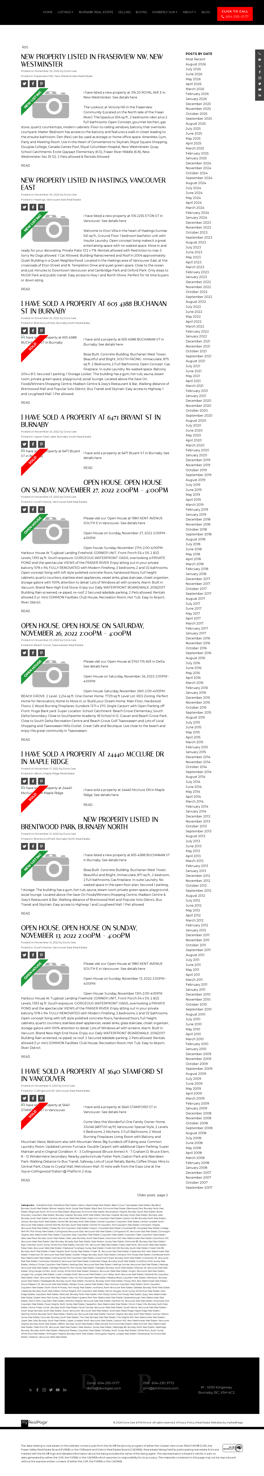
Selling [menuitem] (124, 12)
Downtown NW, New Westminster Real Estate (129, 1238)
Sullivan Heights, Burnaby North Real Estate (129, 1314)
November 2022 (198, 287)
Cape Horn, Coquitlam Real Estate (105, 1218)
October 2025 (196, 114)
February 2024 (197, 213)
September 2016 (198, 653)
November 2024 (198, 168)
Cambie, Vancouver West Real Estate (68, 1218)
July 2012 (193, 900)
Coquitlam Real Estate (112, 1235)
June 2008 (194, 1143)
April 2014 (193, 797)
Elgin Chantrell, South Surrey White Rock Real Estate (48, 1245)
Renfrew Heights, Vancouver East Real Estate (88, 1301)
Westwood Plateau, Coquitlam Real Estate (80, 1330)
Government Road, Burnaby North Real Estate (118, 1258)
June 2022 (194, 312)
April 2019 (193, 500)
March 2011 (194, 980)
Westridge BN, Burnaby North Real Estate (134, 1327)
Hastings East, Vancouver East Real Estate (90, 1264)
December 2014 (198, 757)
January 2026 (196, 99)
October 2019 (196, 470)
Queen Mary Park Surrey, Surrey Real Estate (56, 1297)
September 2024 (199, 178)
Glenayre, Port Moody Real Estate (134, 1254)
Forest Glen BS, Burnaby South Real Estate (126, 1248)
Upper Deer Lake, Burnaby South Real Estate (62, 436)
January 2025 (196, 158)
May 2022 (193, 316)
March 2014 (195, 801)
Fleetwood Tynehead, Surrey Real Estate (83, 1248)
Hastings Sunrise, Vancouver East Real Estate (135, 1264)
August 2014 (195, 777)
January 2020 (196, 455)
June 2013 (194, 846)
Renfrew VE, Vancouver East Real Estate (132, 1301)
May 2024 (193, 198)
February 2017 (197, 628)
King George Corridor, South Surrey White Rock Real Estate (59, 1271)
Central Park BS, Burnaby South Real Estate (67, 1225)
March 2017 (195, 623)
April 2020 (194, 440)
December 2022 (198, 282)
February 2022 (197, 331)
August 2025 (196, 123)
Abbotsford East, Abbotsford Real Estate (56, 1205)
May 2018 (193, 554)
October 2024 (197, 173)
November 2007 (198, 1177)
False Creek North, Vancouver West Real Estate (142, 1245)
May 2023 (193, 257)
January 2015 (196, 752)
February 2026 (197, 94)
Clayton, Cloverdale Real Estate (105, 1228)
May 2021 (193, 376)
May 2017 (193, 613)
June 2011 (193, 965)
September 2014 (198, 772)
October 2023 (197, 232)
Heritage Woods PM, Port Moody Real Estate (72, 1268)
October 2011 (196, 945)
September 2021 (198, 356)
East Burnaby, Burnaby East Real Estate (71, 1241)
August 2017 (195, 599)
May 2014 (193, 791)
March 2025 (195, 148)
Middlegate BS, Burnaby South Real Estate (62, 1281)
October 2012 (196, 885)
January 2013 (196, 871)
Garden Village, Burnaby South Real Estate (94, 1254)
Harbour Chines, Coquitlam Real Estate (48, 1264)
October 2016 (196, 648)
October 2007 (197, 1182)
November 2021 (198, 346)
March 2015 (194, 742)
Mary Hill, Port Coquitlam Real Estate (87, 1277)
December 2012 (198, 876)
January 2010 (196, 1049)
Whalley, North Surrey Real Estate (119, 1330)
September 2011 (198, 950)
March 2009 (195, 1098)
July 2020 (193, 425)
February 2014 (197, 806)
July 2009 (193, 1079)
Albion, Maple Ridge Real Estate (54, 773)
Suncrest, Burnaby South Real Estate (59, 1317)
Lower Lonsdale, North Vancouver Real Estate (78, 1274)
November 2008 (198, 1118)
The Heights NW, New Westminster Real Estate (141, 1317)
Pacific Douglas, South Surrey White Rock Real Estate (133, 1291)
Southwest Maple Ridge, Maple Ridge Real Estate (135, 1311)
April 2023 (194, 262)
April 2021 (193, 381)
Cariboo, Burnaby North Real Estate (39, 1221)
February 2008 (197, 1163)
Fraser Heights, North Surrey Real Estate (69, 1251)
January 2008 (196, 1168)
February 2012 (197, 925)
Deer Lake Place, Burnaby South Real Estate (43, 1238)
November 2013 (198, 821)
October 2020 (197, 410)
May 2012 (193, 910)
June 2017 (194, 608)
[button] (235, 14)
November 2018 (198, 524)
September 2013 (198, 831)
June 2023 (194, 252)
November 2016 (198, 643)
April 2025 (193, 143)
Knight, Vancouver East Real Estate (146, 1271)
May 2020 (193, 435)
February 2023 (197, 272)
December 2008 (198, 1113)
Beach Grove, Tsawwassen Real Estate (58, 645)
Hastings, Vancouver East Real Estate (57, 199)
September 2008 (199, 1128)
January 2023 (196, 277)
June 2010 (194, 1024)
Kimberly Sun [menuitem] (163, 12)
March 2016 (194, 683)
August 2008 (196, 1133)
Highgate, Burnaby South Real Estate (114, 1268)
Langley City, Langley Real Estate (38, 1274)
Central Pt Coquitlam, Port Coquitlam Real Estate (114, 1225)
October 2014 (196, 767)
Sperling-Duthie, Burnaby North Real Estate (43, 1314)
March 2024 (195, 208)
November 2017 (198, 584)
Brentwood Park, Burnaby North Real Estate (62, 322)
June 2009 (194, 1083)
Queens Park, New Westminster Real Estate (101, 1297)
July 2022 (193, 307)
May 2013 (193, 851)
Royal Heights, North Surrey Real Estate (65, 1304)
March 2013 (195, 861)
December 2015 (198, 698)
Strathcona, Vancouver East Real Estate (86, 1314)
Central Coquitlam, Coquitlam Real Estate (119, 1221)
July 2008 (193, 1138)
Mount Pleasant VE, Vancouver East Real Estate (45, 1284)
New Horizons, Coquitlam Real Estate (123, 1284)
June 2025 (194, 133)
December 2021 (198, 341)
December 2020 (198, 401)
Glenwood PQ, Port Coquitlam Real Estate (73, 1258)
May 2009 (193, 1088)
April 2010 (193, 1034)
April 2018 (193, 559)
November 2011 (197, 940)
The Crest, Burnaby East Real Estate (98, 1317)
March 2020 (195, 445)
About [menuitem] (188, 12)
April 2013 (193, 856)
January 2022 (196, 336)
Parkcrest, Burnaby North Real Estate (78, 1294)
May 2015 (193, 732)
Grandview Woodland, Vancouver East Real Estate (64, 1261)
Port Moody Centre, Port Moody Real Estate (119, 1294)
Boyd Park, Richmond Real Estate (109, 1208)
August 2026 (196, 64)
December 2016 (198, 638)
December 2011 (197, 935)
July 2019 (193, 485)
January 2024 (196, 217)
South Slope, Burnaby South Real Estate (41, 1311)
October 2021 (196, 351)
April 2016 (193, 678)
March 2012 (195, 920)
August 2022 (196, 302)
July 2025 (193, 129)
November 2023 (198, 227)
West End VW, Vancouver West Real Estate (55, 1327)
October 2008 (197, 1123)
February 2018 (197, 569)
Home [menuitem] (48, 12)
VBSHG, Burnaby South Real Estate (76, 1324)
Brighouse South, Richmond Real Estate (49, 1212)
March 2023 (195, 267)
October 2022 (197, 292)
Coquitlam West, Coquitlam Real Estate (145, 1235)
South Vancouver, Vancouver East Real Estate (85, 1311)
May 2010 (193, 1029)
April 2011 (193, 975)
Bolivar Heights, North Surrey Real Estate (70, 1208)
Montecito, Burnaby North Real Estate (104, 1281)
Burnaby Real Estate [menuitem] (96, 12)
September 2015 (198, 712)
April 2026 (193, 84)
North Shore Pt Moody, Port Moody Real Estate (68, 1287)
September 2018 (199, 534)
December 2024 (198, 163)
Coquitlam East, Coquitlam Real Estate (80, 1235)
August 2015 (195, 717)
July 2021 (193, 366)
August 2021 (195, 361)
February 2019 (197, 509)
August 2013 (195, 836)
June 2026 (194, 74)
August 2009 (196, 1074)
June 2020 (194, 430)
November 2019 (198, 465)
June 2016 (193, 668)
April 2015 (193, 737)
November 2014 (198, 762)
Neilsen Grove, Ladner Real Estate (87, 1284)
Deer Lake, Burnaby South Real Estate (85, 1238)
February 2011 (196, 984)
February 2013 (197, 866)
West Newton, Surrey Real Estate (95, 1327)
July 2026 (193, 69)
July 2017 (193, 604)
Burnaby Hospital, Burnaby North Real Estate (78, 1215)
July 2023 (193, 247)
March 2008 (195, 1158)
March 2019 (195, 505)
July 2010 (193, 1019)
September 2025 (199, 118)
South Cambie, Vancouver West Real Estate (101, 1307)
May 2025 (193, 138)
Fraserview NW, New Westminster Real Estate (63, 76)
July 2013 (193, 841)
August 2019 (195, 480)
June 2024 (194, 193)
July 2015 (193, 722)
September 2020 (199, 415)
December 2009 (198, 1054)
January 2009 (196, 1108)
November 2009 (198, 1059)
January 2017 (196, 633)
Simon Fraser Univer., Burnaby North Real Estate (53, 1307)
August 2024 (196, 183)
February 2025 (197, 153)
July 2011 (192, 960)
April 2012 (193, 915)
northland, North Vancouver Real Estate (113, 1287)
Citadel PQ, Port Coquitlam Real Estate (69, 1228)
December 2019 (198, 460)
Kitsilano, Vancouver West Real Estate (109, 1271)
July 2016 (193, 663)
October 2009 (197, 1064)
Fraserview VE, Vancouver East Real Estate (50, 1254)
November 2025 (198, 109)
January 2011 (195, 989)
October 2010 (196, 1004)
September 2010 (199, 1009)
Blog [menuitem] (206, 12)
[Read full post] (51, 106)
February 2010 (197, 1044)
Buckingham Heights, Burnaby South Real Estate (131, 1212)
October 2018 (196, 529)
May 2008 (193, 1148)
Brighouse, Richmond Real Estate (88, 1212)
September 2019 (198, 475)
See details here (124, 97)
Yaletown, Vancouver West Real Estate (48, 1337)
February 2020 (197, 450)
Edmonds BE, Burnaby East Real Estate (145, 1241)
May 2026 (193, 79)
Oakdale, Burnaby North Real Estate (151, 1287)
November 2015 (198, 702)
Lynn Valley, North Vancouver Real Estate (123, 1274)
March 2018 (195, 564)
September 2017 (198, 594)
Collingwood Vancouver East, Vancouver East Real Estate (83, 1231)
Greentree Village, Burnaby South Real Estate (113, 1261)
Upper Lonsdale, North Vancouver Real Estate (90, 1320)
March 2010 (195, 1039)
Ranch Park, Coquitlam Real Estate (46, 1301)
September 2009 (199, 1069)
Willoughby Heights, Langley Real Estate (115, 1334)
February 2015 (197, 747)
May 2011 (192, 970)
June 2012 (194, 905)
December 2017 (198, 579)
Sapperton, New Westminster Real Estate (107, 1304)
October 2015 (196, 707)
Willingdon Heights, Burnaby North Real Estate (70, 1334)
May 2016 (193, 673)
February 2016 (197, 688)
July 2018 (193, 544)
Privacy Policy (185, 1422)
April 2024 (194, 203)
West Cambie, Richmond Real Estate (113, 1324)
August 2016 (195, 658)
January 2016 (196, 692)
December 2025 (198, 104)
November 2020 (198, 406)
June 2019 (194, 490)
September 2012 (198, 890)
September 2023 (199, 237)
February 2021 (197, 391)
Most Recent (195, 59)
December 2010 (198, 994)
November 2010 (198, 999)
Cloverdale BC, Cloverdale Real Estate (141, 1228)
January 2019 (196, 514)
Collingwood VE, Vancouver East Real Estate (62, 1090)
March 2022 (195, 326)
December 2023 (198, 222)
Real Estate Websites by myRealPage (219, 1422)
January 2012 (196, 930)
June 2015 (193, 727)
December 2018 (198, 519)
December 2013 (198, 816)
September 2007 (199, 1187)
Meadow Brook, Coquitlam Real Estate (126, 1277)
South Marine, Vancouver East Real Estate (60, 501)
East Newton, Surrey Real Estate (108, 1241)
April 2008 (194, 1153)
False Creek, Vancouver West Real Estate (41, 1248)
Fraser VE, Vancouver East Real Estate (110, 1251)
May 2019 (193, 495)
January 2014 (196, 811)
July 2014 (193, 782)
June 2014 (194, 787)
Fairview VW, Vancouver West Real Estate (97, 1245)
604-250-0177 (237, 16)
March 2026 (195, 89)
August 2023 (196, 242)
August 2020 (196, 420)
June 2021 (194, 371)
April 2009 (194, 1093)
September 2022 (199, 297)
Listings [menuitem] (64, 12)
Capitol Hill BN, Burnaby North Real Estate (144, 1218)
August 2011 (195, 955)
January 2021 (196, 396)
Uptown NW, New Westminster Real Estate (136, 1320)
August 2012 (195, 896)
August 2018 (195, 539)
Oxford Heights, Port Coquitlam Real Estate (83, 1291)
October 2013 (196, 826)
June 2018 (194, 549)
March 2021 (195, 386)
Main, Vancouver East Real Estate (51, 1277)
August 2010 (195, 1014)
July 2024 (193, 188)
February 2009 (197, 1103)
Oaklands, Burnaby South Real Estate (41, 1291)
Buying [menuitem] (141, 12)
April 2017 (193, 618)
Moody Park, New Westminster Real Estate (145, 1281)
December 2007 (198, 1173)
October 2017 (196, 589)
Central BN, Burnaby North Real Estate (77, 1221)
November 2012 (198, 881)
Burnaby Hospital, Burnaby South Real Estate (125, 1215)
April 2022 (194, 321)
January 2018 (196, 574)
